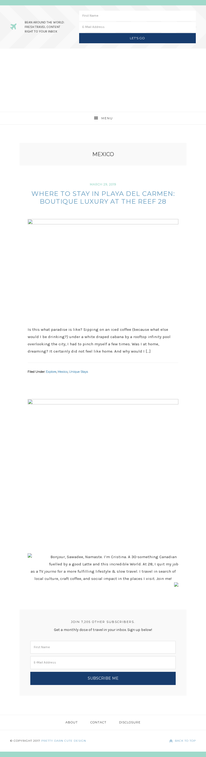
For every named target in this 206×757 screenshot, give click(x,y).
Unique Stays (78, 372)
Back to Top (185, 740)
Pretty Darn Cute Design (63, 740)
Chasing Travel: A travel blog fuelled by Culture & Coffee (102, 80)
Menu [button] (107, 118)
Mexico (63, 372)
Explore (51, 372)
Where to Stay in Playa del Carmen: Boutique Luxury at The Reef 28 (103, 197)
